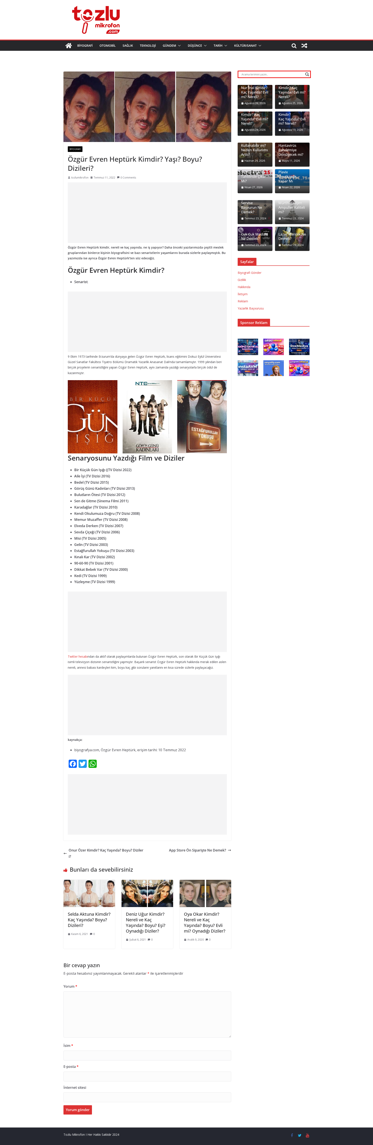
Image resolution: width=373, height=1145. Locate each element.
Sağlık (128, 45)
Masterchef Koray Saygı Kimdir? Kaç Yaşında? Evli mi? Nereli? (254, 114)
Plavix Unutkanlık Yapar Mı (287, 176)
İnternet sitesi (74, 1087)
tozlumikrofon (80, 177)
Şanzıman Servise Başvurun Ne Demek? (251, 205)
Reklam (243, 301)
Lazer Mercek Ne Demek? (292, 236)
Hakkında (244, 287)
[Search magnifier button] (307, 74)
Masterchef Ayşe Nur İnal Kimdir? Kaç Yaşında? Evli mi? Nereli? (254, 90)
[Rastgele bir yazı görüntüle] (304, 45)
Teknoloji (148, 45)
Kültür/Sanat (245, 45)
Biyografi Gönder (249, 273)
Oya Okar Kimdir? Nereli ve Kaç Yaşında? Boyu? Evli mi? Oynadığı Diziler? (204, 922)
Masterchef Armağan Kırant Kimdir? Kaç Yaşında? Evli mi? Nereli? (291, 88)
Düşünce (195, 45)
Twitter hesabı (78, 656)
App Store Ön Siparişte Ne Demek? (197, 850)
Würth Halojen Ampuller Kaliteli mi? (291, 207)
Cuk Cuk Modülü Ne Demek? (254, 236)
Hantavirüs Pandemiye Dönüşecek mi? (290, 150)
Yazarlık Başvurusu (251, 308)
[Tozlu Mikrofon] (68, 45)
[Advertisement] (147, 212)
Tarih (218, 45)
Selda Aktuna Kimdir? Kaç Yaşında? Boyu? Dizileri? (89, 919)
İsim (68, 1045)
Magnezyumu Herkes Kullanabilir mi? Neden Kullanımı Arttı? (254, 145)
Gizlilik (242, 280)
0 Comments (128, 177)
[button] (178, 46)
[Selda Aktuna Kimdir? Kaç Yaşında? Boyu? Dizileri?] (89, 882)
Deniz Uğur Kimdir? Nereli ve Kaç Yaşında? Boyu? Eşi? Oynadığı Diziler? (145, 922)
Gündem (169, 45)
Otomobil (108, 45)
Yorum (70, 986)
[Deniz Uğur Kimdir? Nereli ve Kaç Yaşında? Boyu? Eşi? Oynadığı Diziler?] (147, 882)
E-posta (71, 1066)
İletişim (243, 294)
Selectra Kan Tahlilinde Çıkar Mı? (253, 176)
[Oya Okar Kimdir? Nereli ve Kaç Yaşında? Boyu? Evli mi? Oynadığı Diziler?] (205, 882)
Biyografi (85, 45)
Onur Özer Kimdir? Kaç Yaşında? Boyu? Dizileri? (106, 853)
